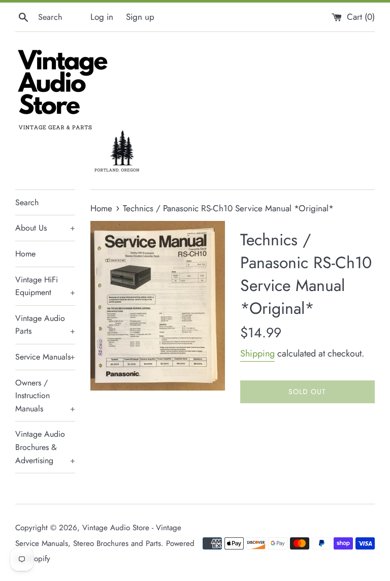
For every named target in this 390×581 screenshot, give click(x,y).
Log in (101, 17)
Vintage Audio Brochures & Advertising (45, 447)
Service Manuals (45, 357)
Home (25, 254)
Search (27, 202)
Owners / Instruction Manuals (45, 395)
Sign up (140, 17)
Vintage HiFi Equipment (45, 286)
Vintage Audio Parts (45, 324)
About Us (45, 228)
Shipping (257, 353)
